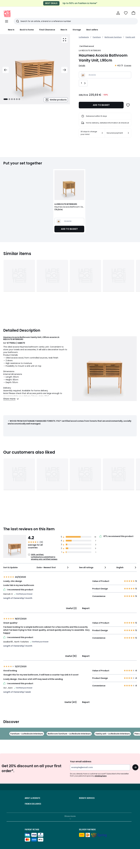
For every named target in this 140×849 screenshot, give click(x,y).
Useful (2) (71, 608)
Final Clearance (47, 29)
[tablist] (12, 99)
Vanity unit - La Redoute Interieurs (112, 733)
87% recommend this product (118, 536)
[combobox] (53, 567)
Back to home (27, 29)
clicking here (100, 776)
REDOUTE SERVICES (86, 798)
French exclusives (33, 803)
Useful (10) (71, 656)
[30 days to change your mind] (102, 133)
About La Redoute (32, 798)
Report (86, 608)
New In (11, 29)
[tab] (6, 99)
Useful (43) (71, 702)
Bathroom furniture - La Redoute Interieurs (69, 733)
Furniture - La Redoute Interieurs (26, 733)
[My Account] (118, 13)
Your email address (80, 761)
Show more (70, 816)
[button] (133, 13)
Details (82, 65)
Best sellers (92, 29)
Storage (77, 29)
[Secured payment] (128, 133)
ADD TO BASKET (101, 105)
